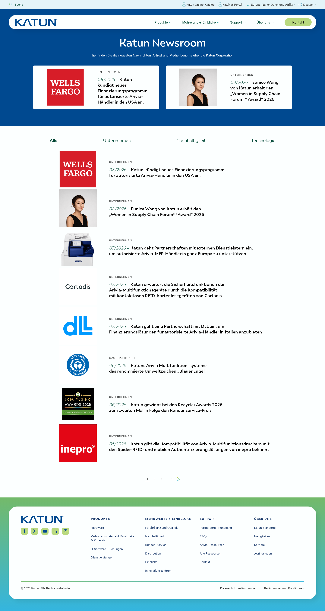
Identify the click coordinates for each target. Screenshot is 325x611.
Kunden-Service (155, 545)
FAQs (203, 536)
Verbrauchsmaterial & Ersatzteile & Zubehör (112, 538)
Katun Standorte (265, 528)
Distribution (153, 553)
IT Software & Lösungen (107, 549)
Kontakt (298, 22)
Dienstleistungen (102, 557)
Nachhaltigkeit (154, 536)
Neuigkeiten (262, 536)
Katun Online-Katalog (200, 4)
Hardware (97, 528)
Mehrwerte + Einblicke (199, 22)
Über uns (263, 22)
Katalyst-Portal (232, 4)
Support (236, 22)
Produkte (161, 22)
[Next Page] (178, 479)
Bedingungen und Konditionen (284, 588)
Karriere (259, 545)
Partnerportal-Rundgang (216, 528)
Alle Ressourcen (210, 553)
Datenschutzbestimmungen (238, 588)
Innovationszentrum (158, 570)
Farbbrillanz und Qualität (161, 528)
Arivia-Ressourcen (212, 545)
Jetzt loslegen (263, 553)
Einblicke (151, 562)
